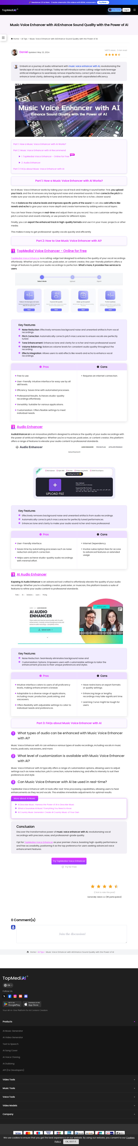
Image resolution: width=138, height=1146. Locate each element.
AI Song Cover (10, 1050)
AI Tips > (42, 952)
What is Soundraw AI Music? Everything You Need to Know (44, 808)
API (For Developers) (13, 1070)
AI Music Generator (13, 1030)
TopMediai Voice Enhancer (25, 258)
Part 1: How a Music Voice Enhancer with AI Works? (39, 144)
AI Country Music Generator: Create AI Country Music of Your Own (48, 812)
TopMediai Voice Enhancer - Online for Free (52, 251)
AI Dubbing (8, 1063)
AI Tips (24, 38)
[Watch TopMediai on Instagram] (15, 996)
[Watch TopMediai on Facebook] (9, 996)
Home (16, 38)
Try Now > (103, 2)
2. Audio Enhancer (30, 162)
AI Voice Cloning (11, 1057)
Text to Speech (10, 1044)
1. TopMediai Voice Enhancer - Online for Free (45, 156)
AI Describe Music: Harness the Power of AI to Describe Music (46, 804)
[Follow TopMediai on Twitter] (4, 996)
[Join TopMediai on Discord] (25, 996)
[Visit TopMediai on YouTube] (20, 996)
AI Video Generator (13, 1037)
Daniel (23, 52)
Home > (34, 952)
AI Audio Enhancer (31, 574)
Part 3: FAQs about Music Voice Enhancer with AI (38, 168)
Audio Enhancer (30, 427)
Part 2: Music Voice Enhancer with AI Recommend (39, 150)
